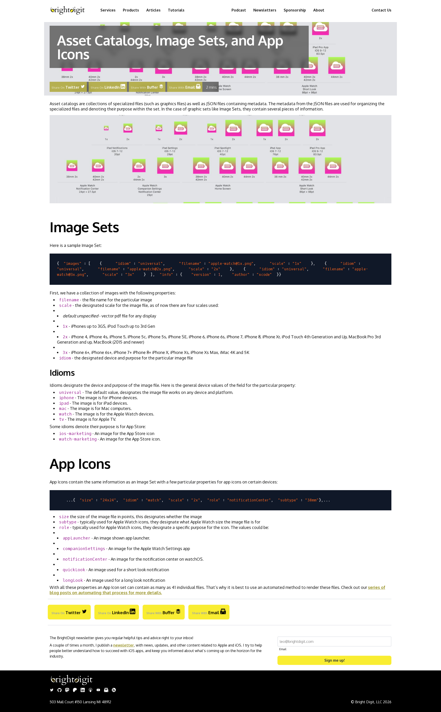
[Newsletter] (106, 690)
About (318, 10)
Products (131, 10)
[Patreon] (75, 690)
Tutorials (176, 10)
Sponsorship (295, 10)
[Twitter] (52, 690)
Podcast (239, 10)
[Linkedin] (83, 690)
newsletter (123, 645)
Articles (153, 10)
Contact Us (381, 10)
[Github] (59, 690)
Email (282, 649)
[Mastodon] (67, 690)
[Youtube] (98, 690)
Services (108, 10)
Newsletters (264, 10)
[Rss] (114, 690)
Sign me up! (334, 660)
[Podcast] (90, 690)
